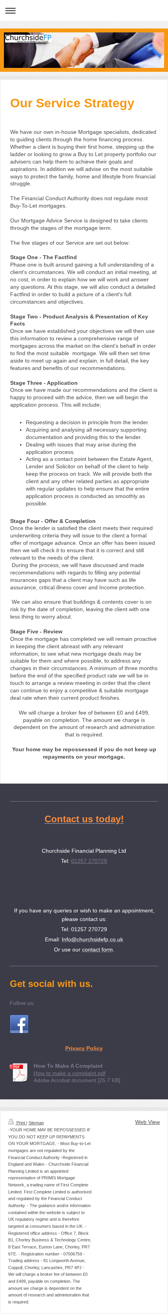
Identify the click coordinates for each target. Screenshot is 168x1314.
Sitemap (36, 1122)
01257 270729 (89, 861)
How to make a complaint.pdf (69, 1073)
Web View (147, 1122)
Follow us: (22, 1003)
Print (20, 1122)
